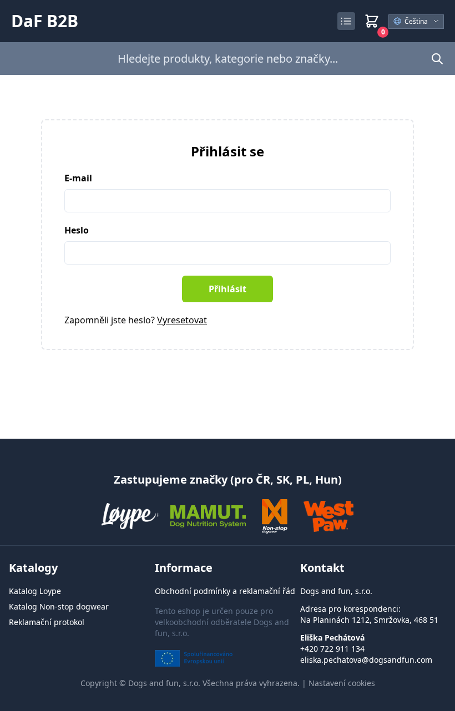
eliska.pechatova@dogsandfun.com (366, 659)
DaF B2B (44, 21)
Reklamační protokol (46, 622)
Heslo (76, 230)
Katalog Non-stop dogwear (59, 606)
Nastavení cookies (342, 683)
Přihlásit (227, 289)
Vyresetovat (182, 320)
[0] (372, 21)
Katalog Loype (35, 591)
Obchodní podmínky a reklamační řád (225, 591)
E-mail (78, 178)
